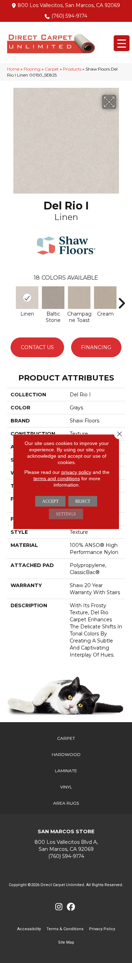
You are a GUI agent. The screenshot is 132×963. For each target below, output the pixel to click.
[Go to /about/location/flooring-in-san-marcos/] (66, 846)
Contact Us (37, 347)
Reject (82, 501)
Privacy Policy (102, 929)
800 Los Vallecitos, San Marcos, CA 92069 (69, 5)
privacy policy (76, 472)
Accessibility (29, 929)
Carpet (52, 69)
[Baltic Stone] (53, 298)
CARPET (66, 738)
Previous (10, 299)
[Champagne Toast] (79, 298)
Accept (50, 501)
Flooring (32, 69)
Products (72, 69)
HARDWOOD (66, 754)
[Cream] (105, 298)
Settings (66, 513)
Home (13, 69)
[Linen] (27, 298)
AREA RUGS (66, 803)
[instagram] (59, 907)
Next (121, 299)
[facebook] (71, 907)
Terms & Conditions (64, 929)
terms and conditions (56, 478)
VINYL (66, 787)
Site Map (66, 942)
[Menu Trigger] (122, 43)
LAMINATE (66, 770)
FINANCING (96, 347)
